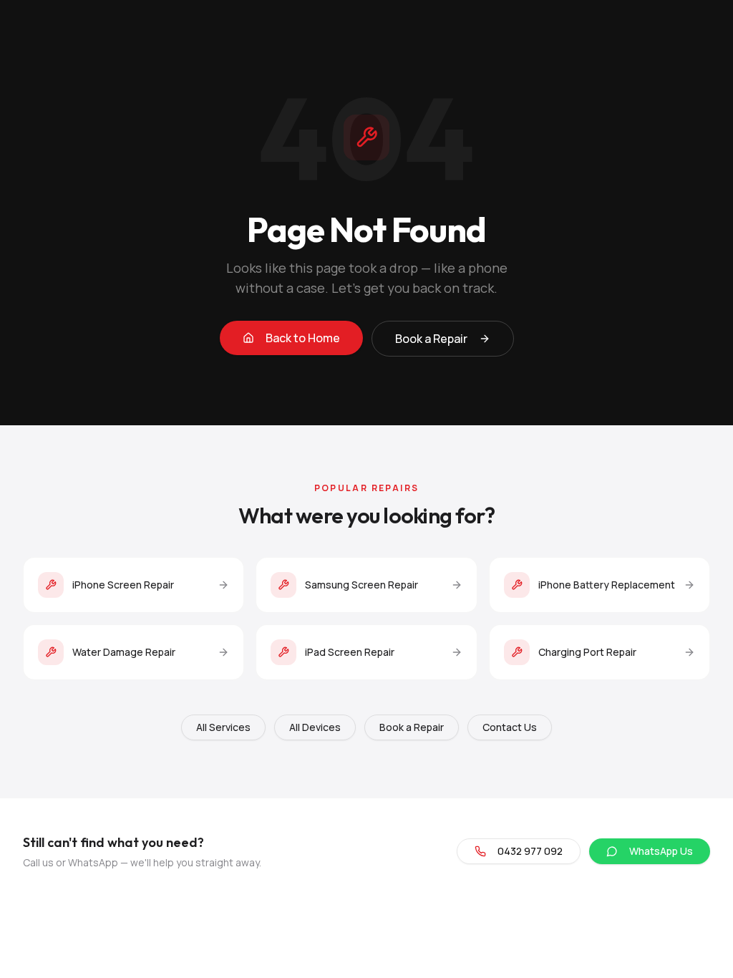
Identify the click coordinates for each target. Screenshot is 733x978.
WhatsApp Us (661, 851)
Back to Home (303, 338)
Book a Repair (431, 339)
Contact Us (509, 727)
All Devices (315, 727)
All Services (223, 727)
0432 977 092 (530, 851)
